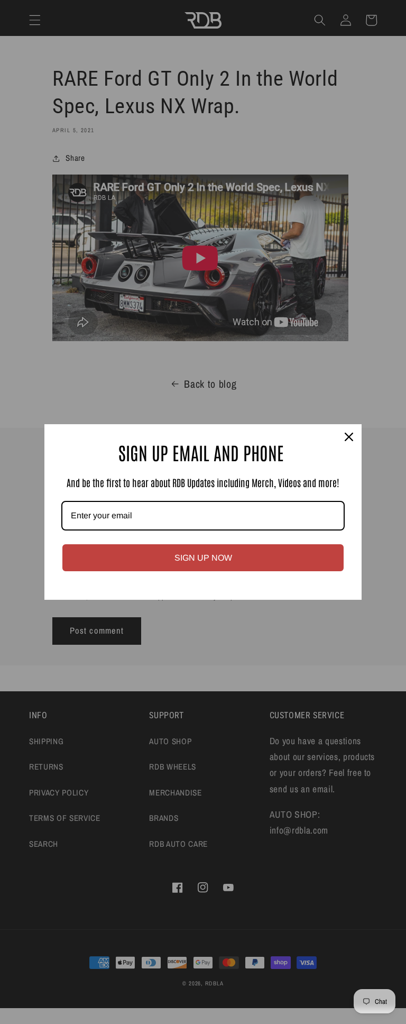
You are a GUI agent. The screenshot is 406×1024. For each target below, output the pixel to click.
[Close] (349, 437)
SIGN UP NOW (203, 557)
